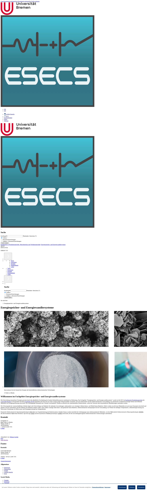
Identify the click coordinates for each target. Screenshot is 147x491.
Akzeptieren (141, 487)
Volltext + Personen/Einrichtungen (11, 241)
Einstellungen (122, 487)
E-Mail (2, 428)
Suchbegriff (4, 236)
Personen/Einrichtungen (9, 239)
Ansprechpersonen (6, 461)
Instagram (6, 482)
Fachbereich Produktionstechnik (133, 400)
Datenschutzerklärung (98, 487)
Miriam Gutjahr (14, 437)
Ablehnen (131, 487)
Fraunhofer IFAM (29, 401)
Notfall (6, 470)
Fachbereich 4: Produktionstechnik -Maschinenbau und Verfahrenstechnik (20, 244)
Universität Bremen (6, 401)
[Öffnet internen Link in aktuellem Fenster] (47, 106)
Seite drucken (4, 440)
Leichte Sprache (8, 472)
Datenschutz (7, 469)
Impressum (7, 467)
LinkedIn (6, 483)
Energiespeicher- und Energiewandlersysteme (53, 244)
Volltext (4, 238)
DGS (5, 473)
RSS (2, 438)
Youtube (6, 480)
